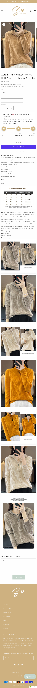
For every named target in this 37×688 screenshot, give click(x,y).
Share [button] (4, 561)
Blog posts (6, 624)
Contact (5, 628)
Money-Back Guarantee (9, 609)
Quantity (3, 104)
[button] (2, 11)
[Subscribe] (31, 658)
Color (2, 89)
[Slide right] (22, 71)
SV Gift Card (6, 616)
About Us (6, 605)
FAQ (4, 620)
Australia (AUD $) (18, 676)
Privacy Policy (7, 612)
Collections (18, 577)
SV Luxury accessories (20, 685)
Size (2, 97)
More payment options (18, 151)
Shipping (9, 84)
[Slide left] (15, 71)
